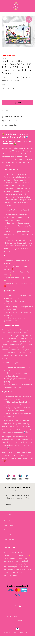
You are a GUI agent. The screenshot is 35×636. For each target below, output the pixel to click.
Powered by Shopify (25, 632)
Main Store (8, 520)
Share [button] (6, 110)
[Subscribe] (28, 504)
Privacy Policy (9, 540)
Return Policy (8, 525)
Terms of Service (10, 535)
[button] (4, 6)
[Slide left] (13, 50)
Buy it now (17, 102)
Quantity (4, 84)
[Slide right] (22, 50)
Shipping (4, 80)
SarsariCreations (14, 632)
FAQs (5, 530)
